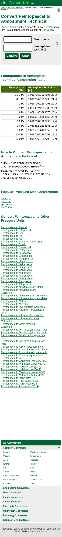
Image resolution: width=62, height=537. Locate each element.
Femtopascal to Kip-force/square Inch (22, 346)
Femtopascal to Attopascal (16, 284)
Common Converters (14, 447)
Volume (6, 456)
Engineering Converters (16, 487)
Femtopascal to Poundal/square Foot (22, 355)
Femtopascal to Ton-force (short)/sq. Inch (24, 332)
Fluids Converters (13, 497)
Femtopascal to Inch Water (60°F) (19, 383)
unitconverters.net (38, 531)
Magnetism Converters (15, 510)
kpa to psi (6, 204)
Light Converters (12, 501)
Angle (32, 472)
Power (32, 464)
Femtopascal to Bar (12, 233)
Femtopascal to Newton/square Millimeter (24, 295)
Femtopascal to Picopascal (16, 281)
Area (5, 460)
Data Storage (9, 479)
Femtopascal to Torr (12, 358)
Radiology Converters (15, 515)
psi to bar (6, 201)
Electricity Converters (15, 506)
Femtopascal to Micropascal (17, 275)
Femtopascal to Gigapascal (16, 255)
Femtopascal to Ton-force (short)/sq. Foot (24, 329)
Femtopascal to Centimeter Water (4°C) (23, 372)
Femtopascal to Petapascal (16, 250)
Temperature (35, 456)
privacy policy (37, 528)
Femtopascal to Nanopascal (17, 278)
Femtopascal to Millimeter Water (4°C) (22, 375)
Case (32, 483)
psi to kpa (6, 207)
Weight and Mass (38, 452)
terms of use (21, 528)
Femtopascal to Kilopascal (16, 230)
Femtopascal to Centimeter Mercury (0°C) (24, 361)
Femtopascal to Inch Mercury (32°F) (21, 366)
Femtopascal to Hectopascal (17, 261)
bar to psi (6, 198)
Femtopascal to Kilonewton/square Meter (24, 298)
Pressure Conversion (15, 8)
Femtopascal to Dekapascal (16, 264)
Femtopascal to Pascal (14, 227)
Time (32, 468)
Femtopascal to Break (13, 244)
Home (3, 8)
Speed (6, 472)
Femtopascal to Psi (12, 236)
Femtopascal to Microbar (15, 304)
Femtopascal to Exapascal (16, 247)
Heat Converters (12, 492)
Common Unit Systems (16, 520)
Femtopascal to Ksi (12, 238)
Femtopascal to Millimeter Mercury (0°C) (23, 363)
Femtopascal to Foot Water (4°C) (19, 380)
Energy (6, 464)
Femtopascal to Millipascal (16, 272)
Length (6, 452)
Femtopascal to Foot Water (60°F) (20, 386)
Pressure (34, 460)
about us (7, 528)
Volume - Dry (36, 479)
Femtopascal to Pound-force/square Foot (24, 349)
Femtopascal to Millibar (14, 301)
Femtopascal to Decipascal (16, 267)
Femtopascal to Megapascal (17, 258)
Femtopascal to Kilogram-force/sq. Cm (22, 315)
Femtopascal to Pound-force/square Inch (24, 352)
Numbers (34, 475)
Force (6, 468)
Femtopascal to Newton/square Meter (22, 287)
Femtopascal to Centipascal (16, 270)
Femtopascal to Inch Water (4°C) (19, 378)
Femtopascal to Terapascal (16, 253)
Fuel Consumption (11, 475)
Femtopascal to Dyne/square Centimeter (23, 307)
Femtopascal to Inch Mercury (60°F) (21, 369)
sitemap (51, 528)
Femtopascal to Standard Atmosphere (22, 241)
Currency (7, 483)
